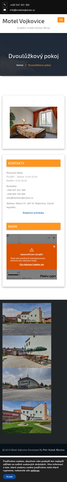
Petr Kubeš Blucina (54, 449)
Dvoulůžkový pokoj (39, 65)
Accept (9, 476)
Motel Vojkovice (23, 20)
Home (19, 65)
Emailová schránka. (33, 212)
